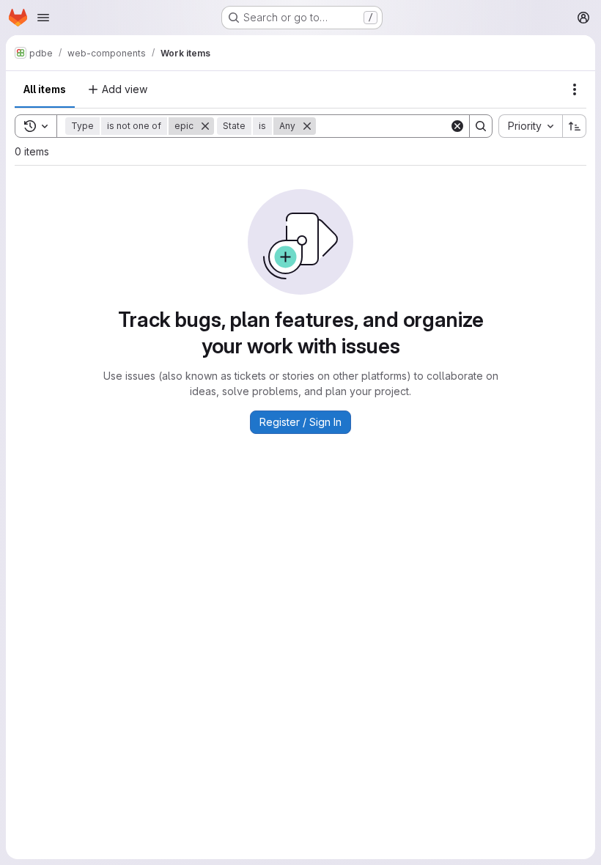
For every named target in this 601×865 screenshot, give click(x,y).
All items (44, 89)
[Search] (481, 126)
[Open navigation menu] (43, 17)
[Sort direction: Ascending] (574, 126)
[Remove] (205, 126)
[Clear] (457, 126)
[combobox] (530, 126)
